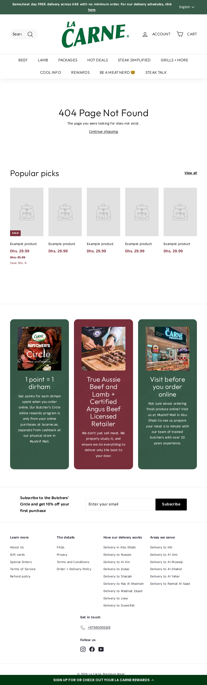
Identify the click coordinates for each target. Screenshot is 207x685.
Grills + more (175, 60)
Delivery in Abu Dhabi (120, 547)
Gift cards (17, 554)
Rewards (80, 72)
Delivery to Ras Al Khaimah (124, 583)
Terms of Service (23, 569)
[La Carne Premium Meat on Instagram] (83, 649)
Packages (67, 60)
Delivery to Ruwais (117, 554)
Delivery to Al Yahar (165, 576)
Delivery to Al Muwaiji (166, 562)
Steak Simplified (134, 60)
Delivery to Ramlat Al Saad (170, 583)
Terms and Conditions (73, 562)
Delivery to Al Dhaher (166, 569)
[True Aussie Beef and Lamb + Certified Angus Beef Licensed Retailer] (103, 349)
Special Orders (21, 562)
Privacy (62, 554)
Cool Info (50, 72)
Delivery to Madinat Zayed (123, 591)
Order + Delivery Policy (74, 569)
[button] (103, 680)
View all (191, 173)
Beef (23, 60)
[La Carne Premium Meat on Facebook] (92, 649)
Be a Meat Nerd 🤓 (117, 72)
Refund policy (20, 576)
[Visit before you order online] (167, 349)
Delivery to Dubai (116, 569)
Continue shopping (103, 131)
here (91, 9)
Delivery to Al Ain (117, 562)
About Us (17, 547)
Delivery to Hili (161, 547)
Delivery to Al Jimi (164, 554)
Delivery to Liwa (116, 598)
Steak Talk (156, 72)
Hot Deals (97, 60)
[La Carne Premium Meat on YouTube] (101, 649)
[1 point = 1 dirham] (39, 349)
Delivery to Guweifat (119, 605)
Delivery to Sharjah (118, 576)
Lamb (43, 60)
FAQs (60, 547)
